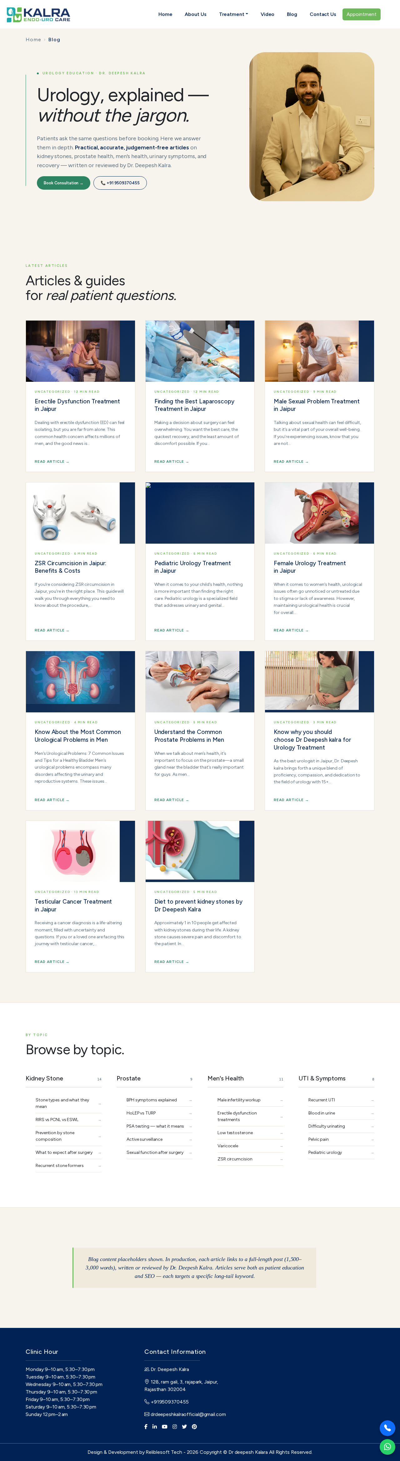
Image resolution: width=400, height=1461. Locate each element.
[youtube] (165, 1427)
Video (268, 14)
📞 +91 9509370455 (120, 183)
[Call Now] (387, 1428)
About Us (195, 14)
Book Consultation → (63, 183)
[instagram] (174, 1427)
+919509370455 (169, 1402)
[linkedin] (154, 1427)
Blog (292, 14)
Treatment (231, 14)
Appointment (362, 14)
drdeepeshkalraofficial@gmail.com (187, 1414)
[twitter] (184, 1427)
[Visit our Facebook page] (146, 1427)
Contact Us (323, 14)
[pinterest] (194, 1427)
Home (165, 14)
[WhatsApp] (387, 1447)
